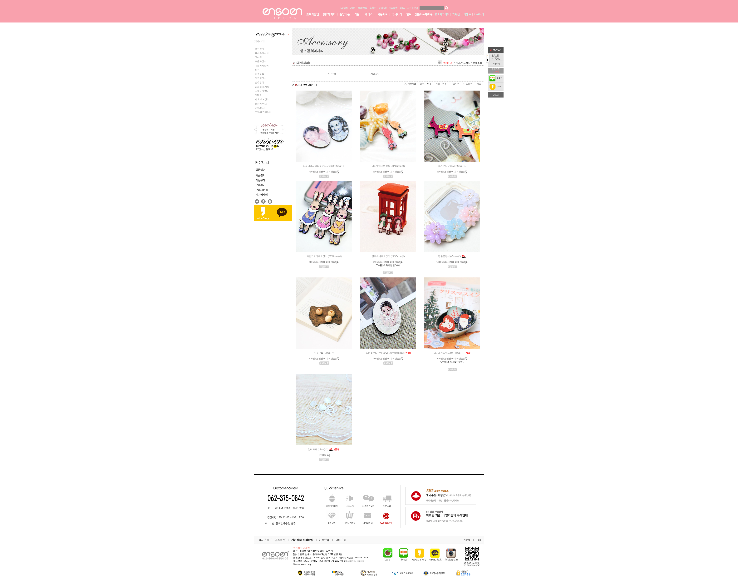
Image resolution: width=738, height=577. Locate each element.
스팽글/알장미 (261, 91)
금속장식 (259, 48)
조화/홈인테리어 (263, 112)
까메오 (258, 95)
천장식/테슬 (260, 103)
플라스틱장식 (261, 53)
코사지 (258, 57)
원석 (256, 69)
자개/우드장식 (261, 99)
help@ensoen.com (355, 561)
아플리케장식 (261, 65)
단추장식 (259, 82)
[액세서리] (259, 41)
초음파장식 (260, 61)
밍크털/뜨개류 (261, 86)
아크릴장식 (260, 78)
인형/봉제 (259, 108)
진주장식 (259, 74)
